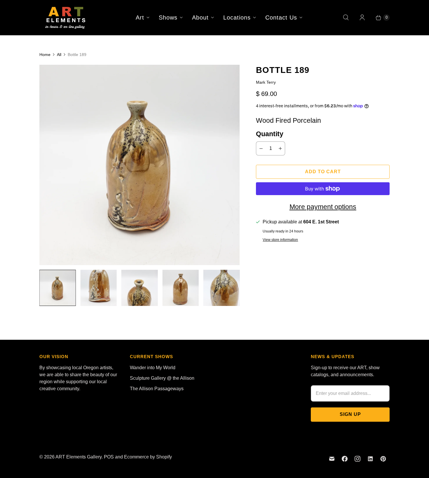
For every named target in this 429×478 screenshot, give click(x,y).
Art (140, 17)
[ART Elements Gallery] (65, 17)
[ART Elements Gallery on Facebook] (344, 459)
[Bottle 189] (139, 165)
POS (109, 456)
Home (44, 54)
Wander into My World (152, 367)
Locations (237, 17)
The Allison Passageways (157, 388)
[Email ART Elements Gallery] (331, 459)
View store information (280, 240)
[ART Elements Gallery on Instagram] (357, 459)
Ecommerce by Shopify (148, 456)
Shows (168, 17)
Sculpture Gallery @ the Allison (162, 378)
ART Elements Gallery (78, 456)
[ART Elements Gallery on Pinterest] (383, 459)
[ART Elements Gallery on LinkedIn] (370, 459)
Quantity (269, 134)
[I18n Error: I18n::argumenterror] (57, 288)
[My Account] (362, 17)
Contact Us (281, 17)
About (200, 17)
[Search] (346, 17)
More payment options (323, 207)
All (59, 54)
